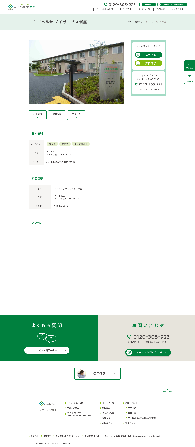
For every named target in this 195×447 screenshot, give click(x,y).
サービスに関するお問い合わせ (142, 417)
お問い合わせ (131, 402)
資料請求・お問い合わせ (173, 4)
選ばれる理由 (73, 408)
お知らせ (106, 417)
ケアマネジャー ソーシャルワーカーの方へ (79, 414)
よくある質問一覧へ (47, 350)
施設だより (107, 422)
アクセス (76, 114)
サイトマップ (131, 422)
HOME (129, 22)
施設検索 (138, 22)
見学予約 (148, 4)
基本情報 (37, 114)
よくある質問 (108, 412)
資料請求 (150, 63)
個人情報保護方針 (91, 436)
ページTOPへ (167, 391)
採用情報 (99, 373)
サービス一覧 (108, 402)
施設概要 (57, 114)
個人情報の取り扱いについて (67, 436)
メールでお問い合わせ (149, 352)
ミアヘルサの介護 (75, 403)
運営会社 (34, 436)
